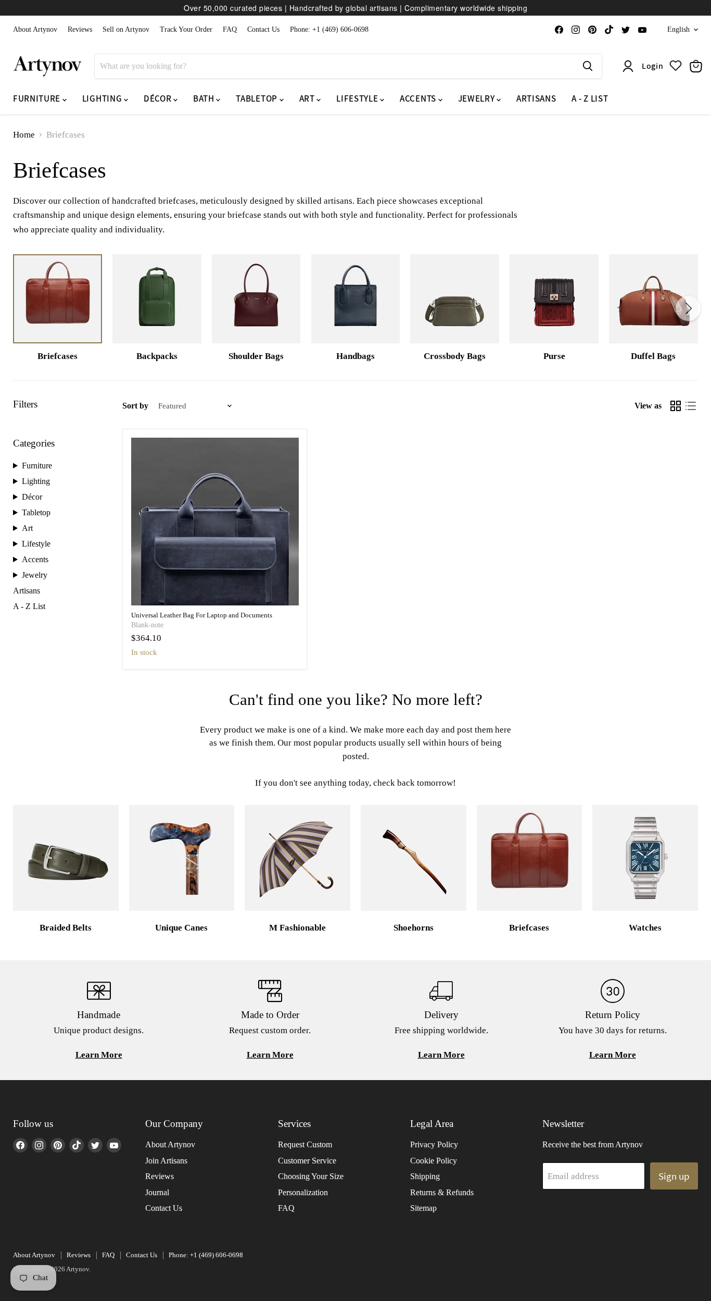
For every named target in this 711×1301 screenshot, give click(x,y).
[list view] (691, 406)
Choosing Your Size (311, 1176)
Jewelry (34, 575)
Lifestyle (36, 543)
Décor (32, 496)
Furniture (37, 465)
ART (308, 98)
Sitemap (423, 1208)
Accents (35, 559)
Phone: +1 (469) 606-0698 (329, 29)
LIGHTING (103, 98)
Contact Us (263, 29)
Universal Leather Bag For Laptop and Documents (201, 615)
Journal (157, 1192)
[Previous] (22, 308)
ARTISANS (536, 98)
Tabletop (36, 512)
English (678, 29)
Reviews (80, 29)
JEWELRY (477, 98)
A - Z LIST (590, 98)
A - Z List (29, 606)
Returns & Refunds (442, 1192)
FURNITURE (37, 98)
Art (27, 528)
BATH (204, 98)
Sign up (674, 1176)
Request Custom (305, 1144)
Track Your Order (186, 29)
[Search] (588, 66)
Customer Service (307, 1160)
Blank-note (147, 625)
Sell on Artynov (126, 29)
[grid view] (675, 406)
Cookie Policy (433, 1160)
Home (24, 135)
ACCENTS (419, 98)
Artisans (26, 590)
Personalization (303, 1192)
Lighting (36, 481)
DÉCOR (158, 98)
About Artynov (35, 29)
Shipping (425, 1176)
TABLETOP (257, 98)
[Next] (688, 308)
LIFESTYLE (358, 98)
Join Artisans (166, 1160)
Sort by (135, 405)
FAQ (230, 29)
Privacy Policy (434, 1144)
